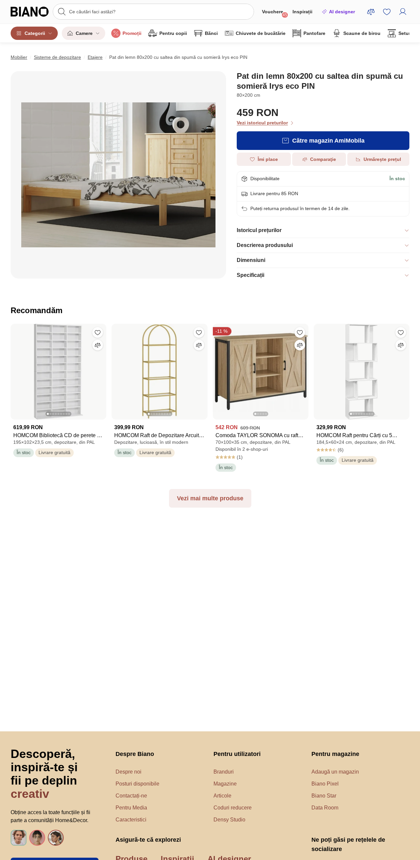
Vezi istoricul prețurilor (262, 122)
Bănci (211, 33)
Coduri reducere (232, 807)
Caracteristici (131, 819)
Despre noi (128, 772)
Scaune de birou (361, 33)
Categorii (35, 33)
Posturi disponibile (137, 784)
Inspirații (302, 11)
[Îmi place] (97, 332)
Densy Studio (229, 819)
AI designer (342, 11)
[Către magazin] (118, 175)
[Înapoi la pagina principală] (30, 12)
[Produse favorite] (386, 11)
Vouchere (274, 13)
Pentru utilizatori (237, 754)
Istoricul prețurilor (259, 230)
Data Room (324, 807)
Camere (84, 33)
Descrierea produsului (265, 245)
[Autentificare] (402, 11)
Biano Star (323, 796)
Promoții (132, 33)
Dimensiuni (251, 260)
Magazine (225, 784)
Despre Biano (135, 754)
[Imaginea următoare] (101, 370)
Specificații (250, 275)
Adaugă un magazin (335, 772)
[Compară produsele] (371, 11)
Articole (222, 796)
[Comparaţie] (97, 345)
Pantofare (314, 33)
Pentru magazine (335, 754)
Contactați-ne (131, 796)
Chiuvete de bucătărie (261, 33)
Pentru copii (173, 33)
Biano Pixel (325, 784)
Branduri (223, 772)
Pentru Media (131, 807)
